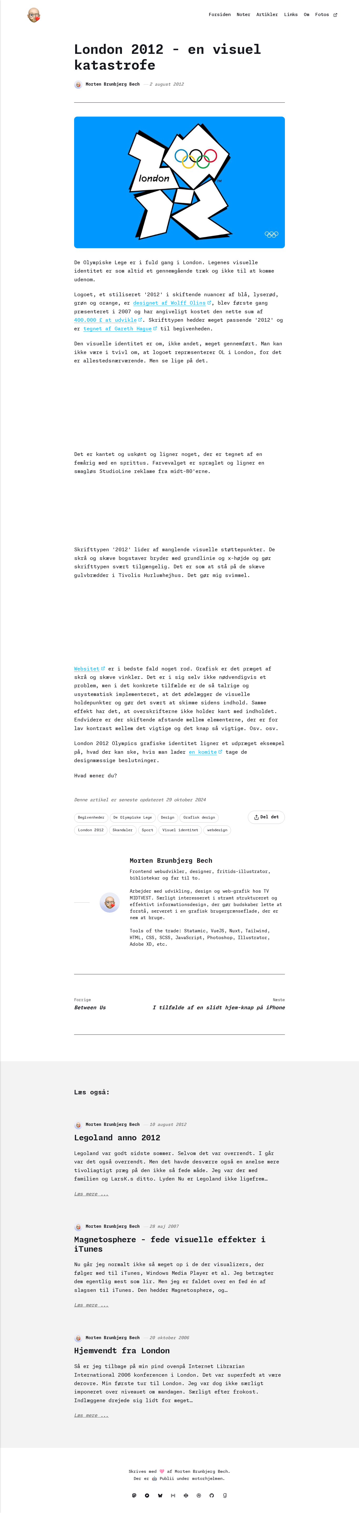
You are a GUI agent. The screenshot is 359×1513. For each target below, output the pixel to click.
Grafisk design (199, 817)
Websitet (87, 669)
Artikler (267, 15)
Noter (243, 15)
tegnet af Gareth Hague (117, 328)
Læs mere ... (91, 1194)
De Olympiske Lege (133, 817)
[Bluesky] (161, 1496)
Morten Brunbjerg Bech (113, 84)
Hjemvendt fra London (122, 1351)
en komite (203, 752)
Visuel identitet (180, 830)
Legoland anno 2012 (117, 1138)
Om (306, 15)
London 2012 (91, 830)
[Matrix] (174, 1496)
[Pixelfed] (148, 1496)
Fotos (322, 15)
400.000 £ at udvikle (105, 320)
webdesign (217, 830)
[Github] (213, 1496)
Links (291, 15)
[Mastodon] (135, 1496)
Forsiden (220, 15)
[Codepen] (187, 1496)
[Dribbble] (200, 1496)
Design (167, 817)
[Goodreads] (225, 1496)
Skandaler (123, 830)
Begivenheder (91, 817)
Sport (147, 830)
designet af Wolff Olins (169, 303)
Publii (167, 1479)
